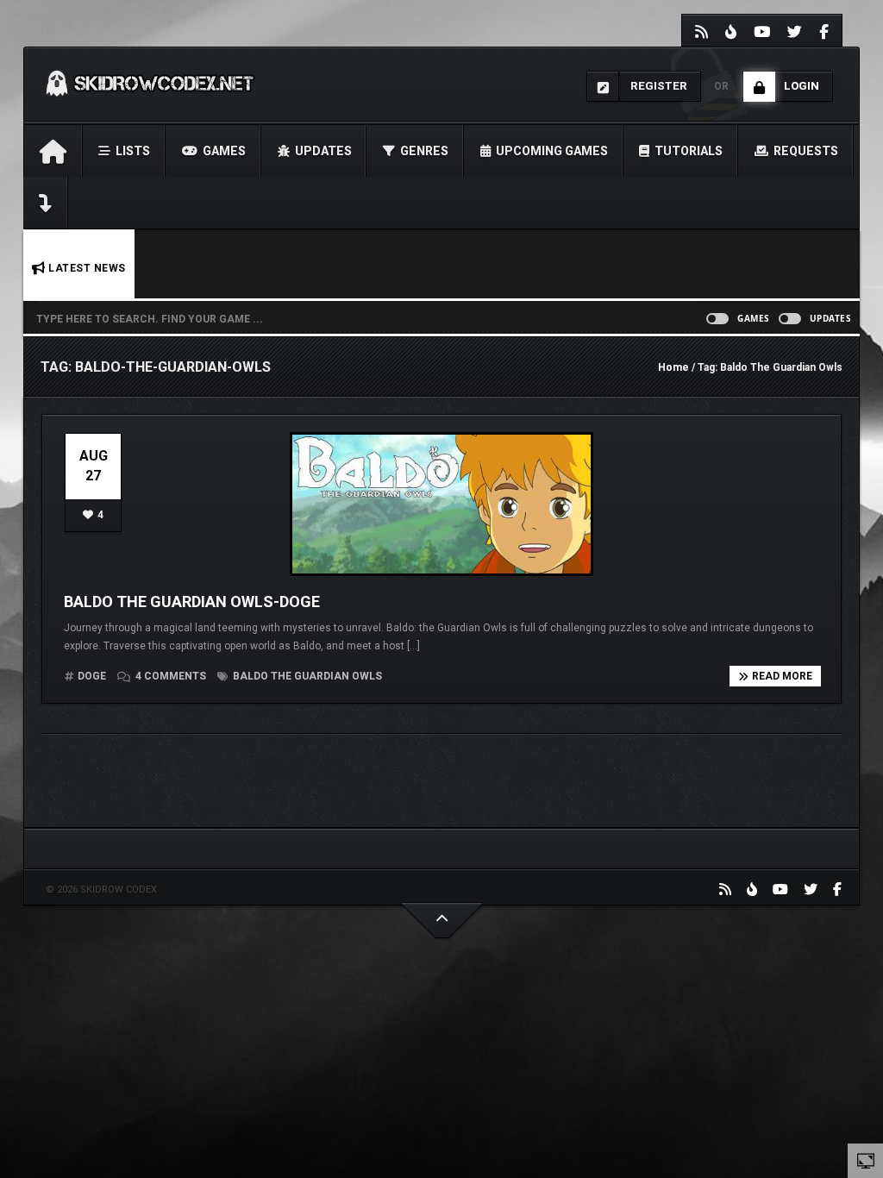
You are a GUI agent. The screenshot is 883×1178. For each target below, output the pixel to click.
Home (673, 367)
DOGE (92, 676)
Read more (782, 676)
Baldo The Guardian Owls (306, 676)
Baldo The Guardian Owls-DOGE (192, 601)
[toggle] (865, 1160)
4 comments (171, 676)
